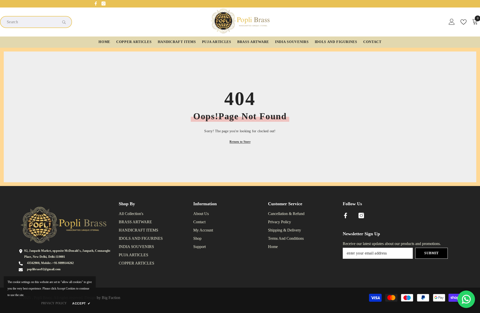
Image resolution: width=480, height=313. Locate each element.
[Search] (36, 22)
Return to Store (240, 142)
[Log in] (452, 22)
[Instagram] (104, 4)
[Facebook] (96, 4)
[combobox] (32, 22)
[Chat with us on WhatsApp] (466, 299)
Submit (431, 253)
